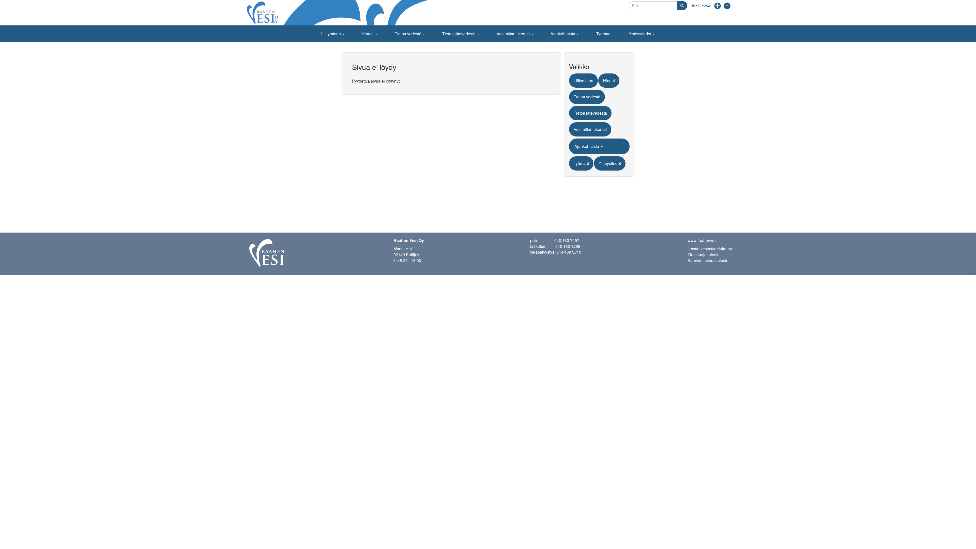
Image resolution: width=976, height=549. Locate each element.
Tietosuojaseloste (704, 254)
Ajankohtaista (563, 34)
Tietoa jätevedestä (459, 34)
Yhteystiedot (640, 34)
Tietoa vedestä (408, 34)
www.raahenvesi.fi (704, 240)
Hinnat (368, 34)
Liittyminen (331, 34)
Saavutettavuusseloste (708, 260)
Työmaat (604, 34)
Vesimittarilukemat (514, 34)
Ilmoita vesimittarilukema (710, 249)
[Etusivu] (338, 12)
